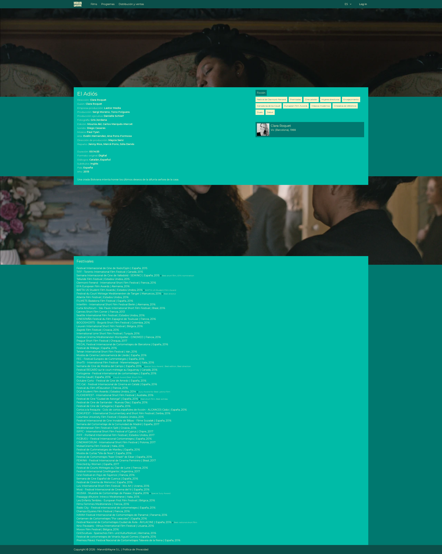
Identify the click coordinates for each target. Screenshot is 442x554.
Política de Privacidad (135, 549)
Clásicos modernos (320, 106)
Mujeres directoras (330, 99)
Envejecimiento (351, 99)
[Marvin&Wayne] (78, 4)
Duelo (260, 112)
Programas (107, 4)
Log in (363, 4)
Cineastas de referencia (345, 106)
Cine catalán (311, 99)
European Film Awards (295, 106)
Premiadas (295, 99)
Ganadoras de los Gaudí (268, 106)
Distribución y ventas (131, 4)
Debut (270, 112)
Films (94, 4)
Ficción (261, 92)
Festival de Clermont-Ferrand (271, 99)
